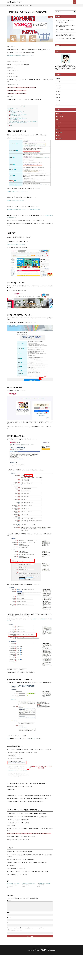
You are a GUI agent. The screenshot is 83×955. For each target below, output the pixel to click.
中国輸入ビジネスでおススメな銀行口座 (15, 200)
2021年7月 (58, 100)
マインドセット (60, 116)
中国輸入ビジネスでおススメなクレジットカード (17, 191)
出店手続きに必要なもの (13, 108)
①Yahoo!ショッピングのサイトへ (16, 111)
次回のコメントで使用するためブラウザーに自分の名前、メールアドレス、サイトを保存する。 (26, 927)
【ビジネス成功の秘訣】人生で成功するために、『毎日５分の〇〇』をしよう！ (65, 21)
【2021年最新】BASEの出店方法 (43, 883)
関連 (10, 125)
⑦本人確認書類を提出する (15, 119)
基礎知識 (58, 126)
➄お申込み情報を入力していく (16, 117)
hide (23, 106)
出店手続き (10, 110)
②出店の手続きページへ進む (15, 112)
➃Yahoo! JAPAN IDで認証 (15, 115)
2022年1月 (58, 81)
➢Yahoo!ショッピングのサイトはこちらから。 (17, 244)
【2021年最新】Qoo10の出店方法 (28, 883)
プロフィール (59, 113)
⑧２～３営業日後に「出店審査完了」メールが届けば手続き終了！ (23, 121)
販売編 (13, 5)
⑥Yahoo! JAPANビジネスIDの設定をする (18, 118)
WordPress (52, 950)
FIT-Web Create (41, 950)
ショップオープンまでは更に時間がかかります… (18, 122)
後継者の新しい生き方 (14, 2)
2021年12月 (58, 84)
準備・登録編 (59, 132)
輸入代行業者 (59, 138)
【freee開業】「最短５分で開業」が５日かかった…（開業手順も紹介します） (24, 209)
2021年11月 (58, 88)
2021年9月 (58, 94)
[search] (75, 11)
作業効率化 (59, 122)
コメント (9, 900)
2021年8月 (58, 97)
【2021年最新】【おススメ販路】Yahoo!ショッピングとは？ (20, 55)
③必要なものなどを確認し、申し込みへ (18, 114)
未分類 (58, 129)
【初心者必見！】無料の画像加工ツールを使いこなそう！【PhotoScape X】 (66, 26)
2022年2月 (58, 78)
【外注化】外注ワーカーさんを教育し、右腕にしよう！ (66, 30)
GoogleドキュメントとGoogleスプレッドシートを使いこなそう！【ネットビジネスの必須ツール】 (65, 35)
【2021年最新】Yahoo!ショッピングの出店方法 (24, 5)
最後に (9, 123)
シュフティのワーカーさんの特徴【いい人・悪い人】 (65, 39)
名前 (8, 912)
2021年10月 (58, 91)
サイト (8, 922)
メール (8, 917)
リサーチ (58, 119)
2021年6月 (58, 103)
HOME (9, 5)
